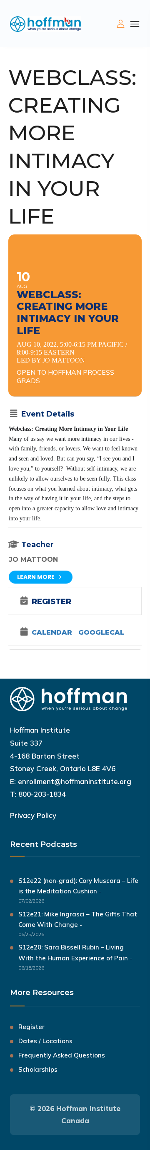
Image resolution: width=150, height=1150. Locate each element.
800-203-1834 (42, 794)
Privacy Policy (33, 815)
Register (31, 1027)
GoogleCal (101, 632)
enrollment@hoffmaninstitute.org (74, 781)
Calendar (52, 632)
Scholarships (38, 1069)
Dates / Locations (45, 1041)
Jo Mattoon (33, 559)
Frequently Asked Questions (61, 1055)
